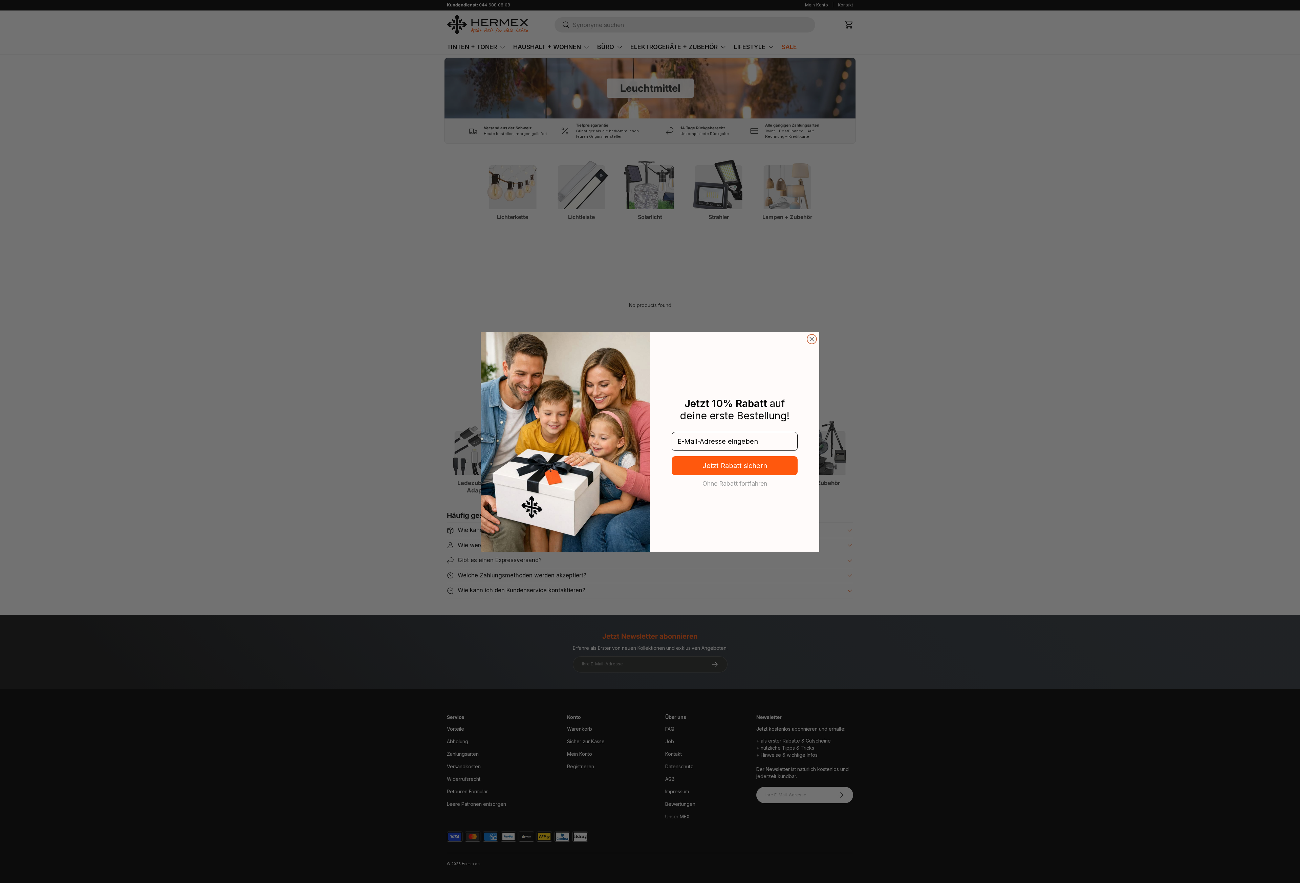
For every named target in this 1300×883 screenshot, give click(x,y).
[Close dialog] (812, 339)
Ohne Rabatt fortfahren (734, 483)
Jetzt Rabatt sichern (734, 466)
